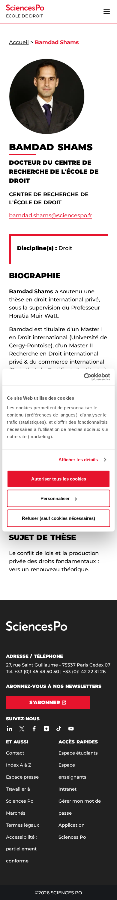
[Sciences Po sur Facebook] (34, 728)
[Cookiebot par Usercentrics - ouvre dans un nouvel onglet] (84, 377)
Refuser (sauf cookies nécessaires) (58, 517)
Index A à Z (18, 765)
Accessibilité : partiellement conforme (21, 849)
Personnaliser (55, 498)
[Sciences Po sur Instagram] (46, 728)
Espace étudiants (78, 753)
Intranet (67, 789)
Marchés (16, 813)
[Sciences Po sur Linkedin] (10, 728)
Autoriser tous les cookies (58, 478)
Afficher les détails (78, 459)
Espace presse (22, 777)
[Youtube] (71, 728)
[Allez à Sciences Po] (36, 629)
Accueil (19, 42)
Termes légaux (22, 825)
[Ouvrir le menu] (106, 11)
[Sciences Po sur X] (22, 728)
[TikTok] (59, 728)
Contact (15, 753)
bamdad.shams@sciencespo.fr (50, 215)
